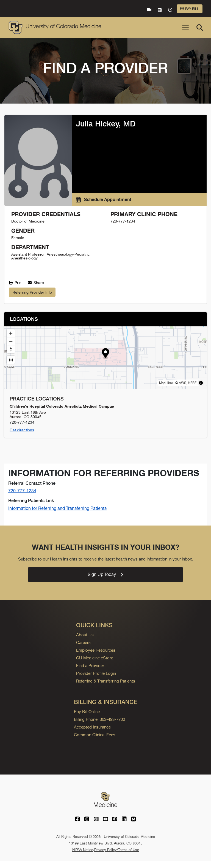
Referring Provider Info (32, 292)
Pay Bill (192, 9)
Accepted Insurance (92, 727)
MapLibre (166, 383)
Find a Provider (90, 665)
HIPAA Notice (82, 850)
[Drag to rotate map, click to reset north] (11, 349)
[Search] (200, 27)
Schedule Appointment (107, 199)
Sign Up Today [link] (102, 574)
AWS (182, 383)
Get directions (22, 430)
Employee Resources (95, 650)
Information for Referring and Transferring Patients (57, 508)
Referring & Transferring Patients (105, 681)
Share (38, 282)
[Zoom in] (11, 333)
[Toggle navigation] (185, 27)
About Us (85, 634)
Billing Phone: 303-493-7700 (99, 719)
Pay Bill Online (87, 711)
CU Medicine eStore (94, 658)
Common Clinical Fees (94, 734)
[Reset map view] (11, 360)
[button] (105, 353)
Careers (83, 642)
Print (18, 282)
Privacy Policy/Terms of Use (116, 850)
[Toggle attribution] (201, 383)
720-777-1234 (22, 490)
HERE (192, 383)
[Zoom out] (11, 341)
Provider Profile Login (96, 673)
